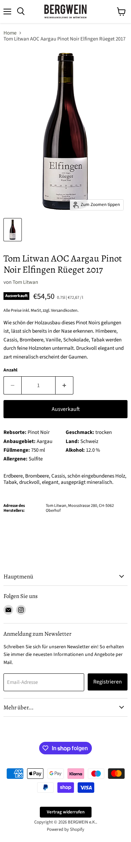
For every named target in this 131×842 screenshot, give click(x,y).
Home (9, 33)
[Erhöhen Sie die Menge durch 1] (64, 385)
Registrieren (107, 682)
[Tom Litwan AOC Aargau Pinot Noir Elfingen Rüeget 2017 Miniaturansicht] (12, 230)
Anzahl (10, 370)
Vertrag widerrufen (66, 812)
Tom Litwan (25, 282)
